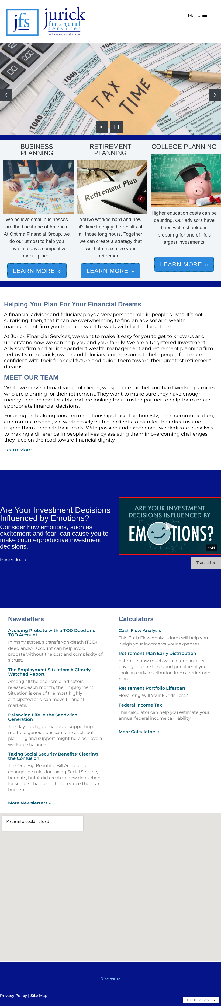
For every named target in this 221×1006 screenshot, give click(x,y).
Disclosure (110, 978)
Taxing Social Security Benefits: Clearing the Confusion (53, 756)
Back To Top (198, 1000)
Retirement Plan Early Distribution (157, 653)
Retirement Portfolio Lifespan (152, 688)
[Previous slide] (6, 95)
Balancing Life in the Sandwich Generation (42, 717)
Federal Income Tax (140, 705)
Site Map (39, 995)
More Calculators (139, 731)
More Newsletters (29, 803)
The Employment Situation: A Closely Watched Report (49, 672)
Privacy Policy (13, 995)
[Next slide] (215, 95)
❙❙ (116, 126)
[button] (197, 15)
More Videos (13, 560)
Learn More (18, 450)
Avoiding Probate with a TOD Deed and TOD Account (52, 632)
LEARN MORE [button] (34, 270)
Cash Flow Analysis (140, 630)
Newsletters (26, 619)
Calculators (136, 619)
